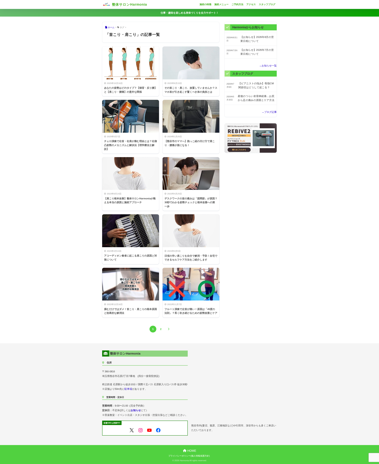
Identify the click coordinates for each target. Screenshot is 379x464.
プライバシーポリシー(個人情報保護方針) (189, 456)
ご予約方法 (237, 4)
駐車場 (128, 389)
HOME (191, 450)
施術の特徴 (205, 4)
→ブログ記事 (269, 112)
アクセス (251, 4)
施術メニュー (221, 4)
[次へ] (168, 329)
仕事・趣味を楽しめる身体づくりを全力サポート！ (190, 12)
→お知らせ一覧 (268, 65)
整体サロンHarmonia (129, 4)
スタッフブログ (267, 4)
